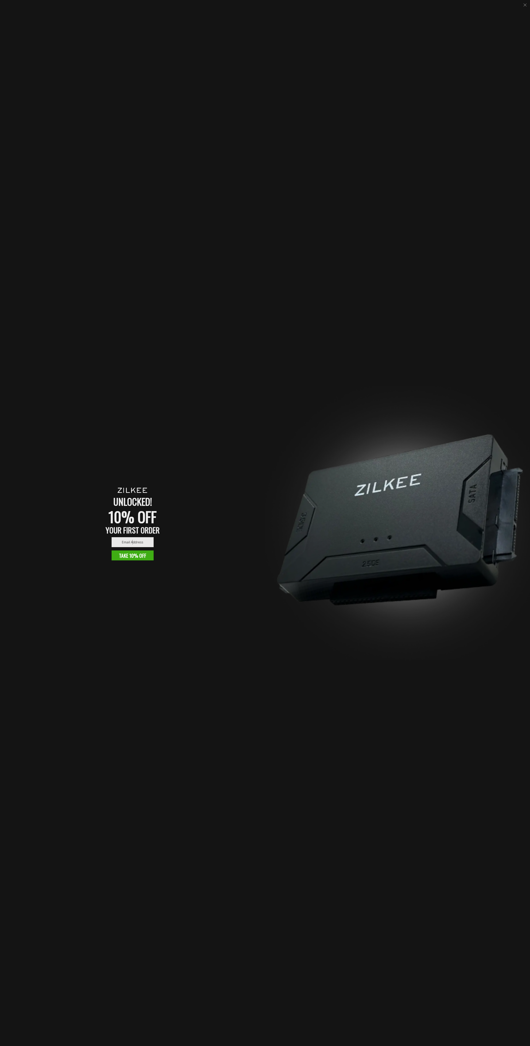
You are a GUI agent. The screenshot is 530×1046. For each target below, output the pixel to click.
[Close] (525, 5)
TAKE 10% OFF (132, 555)
